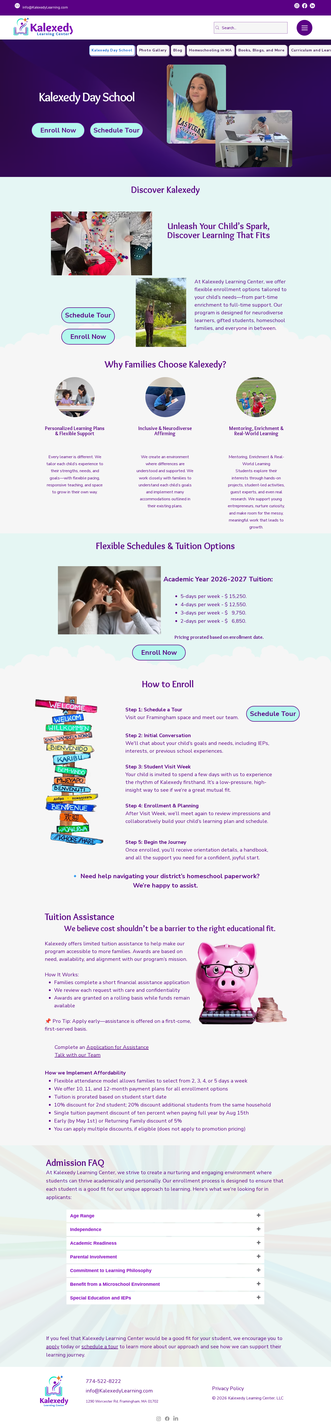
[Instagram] (296, 5)
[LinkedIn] (312, 5)
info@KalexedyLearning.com (119, 1390)
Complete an (102, 1047)
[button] (58, 130)
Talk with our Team (78, 1055)
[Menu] (304, 28)
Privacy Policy (228, 1388)
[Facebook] (304, 5)
